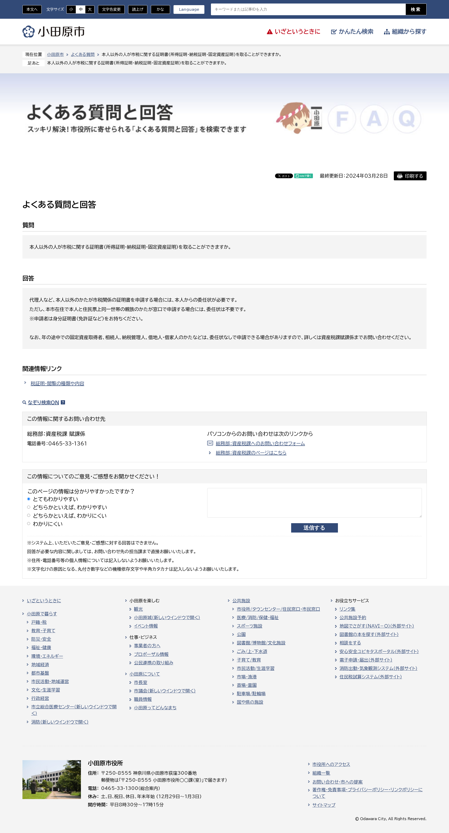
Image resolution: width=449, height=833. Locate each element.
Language (189, 9)
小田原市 (53, 32)
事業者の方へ (147, 646)
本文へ (32, 9)
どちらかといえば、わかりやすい (70, 507)
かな (157, 9)
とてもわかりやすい (55, 499)
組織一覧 (321, 773)
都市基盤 (40, 673)
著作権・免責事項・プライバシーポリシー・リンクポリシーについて (367, 793)
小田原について (145, 674)
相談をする (350, 643)
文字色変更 (111, 9)
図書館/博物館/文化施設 (261, 643)
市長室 (140, 682)
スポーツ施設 (249, 626)
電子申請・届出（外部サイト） (366, 660)
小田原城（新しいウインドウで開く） (167, 617)
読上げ (137, 9)
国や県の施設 (250, 702)
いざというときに (44, 601)
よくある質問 (83, 54)
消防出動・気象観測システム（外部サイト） (378, 668)
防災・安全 (41, 639)
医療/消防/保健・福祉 (258, 617)
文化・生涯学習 (45, 690)
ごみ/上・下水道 (252, 651)
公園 (241, 634)
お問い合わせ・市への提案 (337, 782)
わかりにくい (48, 524)
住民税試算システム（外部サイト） (371, 677)
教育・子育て (43, 631)
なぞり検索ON (43, 402)
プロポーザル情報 (151, 654)
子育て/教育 (249, 660)
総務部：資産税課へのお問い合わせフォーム (260, 443)
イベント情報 (146, 626)
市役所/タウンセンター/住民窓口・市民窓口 (278, 609)
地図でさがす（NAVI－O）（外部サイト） (377, 626)
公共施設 (241, 601)
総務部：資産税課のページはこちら (251, 452)
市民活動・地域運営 (50, 681)
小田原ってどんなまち (155, 708)
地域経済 (40, 665)
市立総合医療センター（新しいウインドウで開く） (74, 710)
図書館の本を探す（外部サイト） (369, 634)
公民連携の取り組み (153, 663)
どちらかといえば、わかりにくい (70, 515)
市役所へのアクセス (331, 764)
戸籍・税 (39, 622)
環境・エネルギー (47, 656)
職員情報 (143, 699)
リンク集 (347, 609)
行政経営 (40, 698)
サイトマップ (323, 805)
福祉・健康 (41, 647)
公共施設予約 (353, 617)
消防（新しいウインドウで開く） (60, 722)
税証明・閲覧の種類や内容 (57, 383)
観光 (138, 609)
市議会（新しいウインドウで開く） (165, 691)
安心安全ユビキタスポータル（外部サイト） (379, 651)
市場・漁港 (247, 677)
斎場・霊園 (247, 685)
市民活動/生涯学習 (256, 668)
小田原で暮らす (42, 614)
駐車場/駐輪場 (251, 694)
